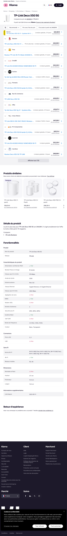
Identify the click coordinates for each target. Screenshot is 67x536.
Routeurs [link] (34, 11)
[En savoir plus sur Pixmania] (5, 83)
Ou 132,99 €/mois (55, 77)
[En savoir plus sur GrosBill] (5, 61)
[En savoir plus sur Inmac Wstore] (5, 116)
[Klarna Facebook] (25, 496)
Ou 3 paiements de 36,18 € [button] (10, 207)
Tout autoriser (56, 526)
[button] (50, 5)
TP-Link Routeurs (11, 235)
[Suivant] (61, 193)
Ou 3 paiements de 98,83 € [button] (50, 207)
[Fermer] (64, 511)
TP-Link (31, 256)
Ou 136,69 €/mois (55, 111)
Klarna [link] (5, 11)
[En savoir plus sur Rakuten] (5, 38)
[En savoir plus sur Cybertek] (5, 138)
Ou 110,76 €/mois (55, 66)
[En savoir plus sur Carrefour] (5, 149)
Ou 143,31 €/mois (55, 100)
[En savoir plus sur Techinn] (5, 72)
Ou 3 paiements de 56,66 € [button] (30, 207)
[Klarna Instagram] (39, 496)
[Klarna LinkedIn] (30, 496)
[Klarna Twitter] (35, 496)
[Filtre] (5, 27)
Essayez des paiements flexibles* (45, 22)
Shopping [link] (11, 11)
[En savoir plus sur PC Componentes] (5, 127)
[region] (33, 520)
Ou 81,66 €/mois (56, 33)
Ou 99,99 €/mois (55, 55)
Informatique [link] (20, 11)
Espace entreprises (21, 1)
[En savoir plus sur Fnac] (5, 50)
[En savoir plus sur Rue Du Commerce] (5, 94)
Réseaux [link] (28, 11)
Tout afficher (50, 176)
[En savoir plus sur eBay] (5, 105)
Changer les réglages (11, 526)
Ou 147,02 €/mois (55, 122)
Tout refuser (39, 526)
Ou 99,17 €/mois (55, 133)
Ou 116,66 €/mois (55, 155)
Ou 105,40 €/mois (55, 89)
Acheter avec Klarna (8, 1)
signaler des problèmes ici (45, 410)
